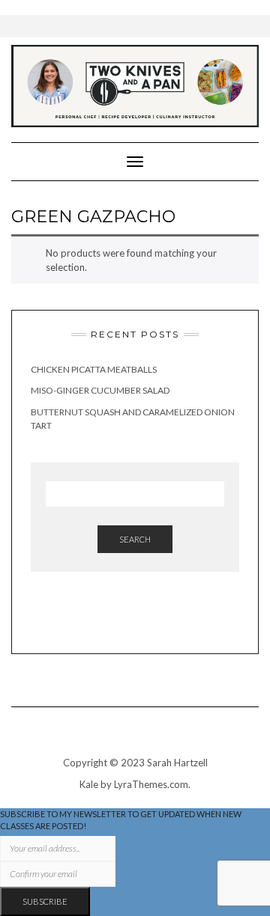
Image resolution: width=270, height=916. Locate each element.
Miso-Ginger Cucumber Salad (100, 390)
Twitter (167, 619)
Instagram (103, 619)
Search (135, 539)
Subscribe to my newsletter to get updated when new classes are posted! (121, 820)
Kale (89, 784)
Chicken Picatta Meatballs (94, 369)
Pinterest (145, 619)
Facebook (125, 619)
